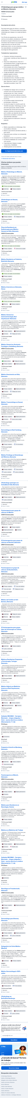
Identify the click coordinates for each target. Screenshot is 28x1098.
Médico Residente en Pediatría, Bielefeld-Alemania (11, 260)
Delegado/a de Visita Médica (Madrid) (10, 947)
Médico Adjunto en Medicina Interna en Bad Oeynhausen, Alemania (10, 688)
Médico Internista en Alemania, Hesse (11, 288)
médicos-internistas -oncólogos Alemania (11, 1094)
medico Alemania (5, 1090)
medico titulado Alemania (7, 1088)
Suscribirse (14, 1040)
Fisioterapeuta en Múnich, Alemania (9, 776)
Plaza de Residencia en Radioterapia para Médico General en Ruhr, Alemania (9, 229)
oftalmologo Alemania (6, 1076)
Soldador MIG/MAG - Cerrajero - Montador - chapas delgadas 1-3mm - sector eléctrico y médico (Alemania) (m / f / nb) (12, 719)
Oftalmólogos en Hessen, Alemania (9, 200)
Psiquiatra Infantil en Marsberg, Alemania (11, 748)
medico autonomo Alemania (7, 1082)
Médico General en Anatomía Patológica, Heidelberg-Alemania (12, 345)
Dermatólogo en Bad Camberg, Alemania (11, 431)
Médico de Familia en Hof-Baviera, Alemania (10, 600)
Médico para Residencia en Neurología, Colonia (10, 806)
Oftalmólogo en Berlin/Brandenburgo (8, 997)
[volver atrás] (2, 2)
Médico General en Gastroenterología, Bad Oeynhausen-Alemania (9, 316)
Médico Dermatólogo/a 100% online (10, 972)
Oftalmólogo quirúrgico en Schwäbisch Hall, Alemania (10, 483)
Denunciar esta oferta (9, 158)
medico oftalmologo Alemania (8, 1078)
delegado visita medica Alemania (9, 1080)
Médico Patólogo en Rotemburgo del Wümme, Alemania (12, 456)
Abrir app (24, 2)
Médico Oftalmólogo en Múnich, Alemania (11, 173)
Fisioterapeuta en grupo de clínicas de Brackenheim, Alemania (10, 569)
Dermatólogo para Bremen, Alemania (10, 919)
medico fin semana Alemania (8, 1092)
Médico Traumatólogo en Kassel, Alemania (12, 403)
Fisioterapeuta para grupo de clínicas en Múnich (10, 511)
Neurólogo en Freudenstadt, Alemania (10, 889)
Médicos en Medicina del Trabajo (12, 830)
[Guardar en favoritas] (25, 7)
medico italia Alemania (6, 1086)
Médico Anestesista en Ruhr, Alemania (10, 375)
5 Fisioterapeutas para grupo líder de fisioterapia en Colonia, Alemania (11, 629)
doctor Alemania (5, 1084)
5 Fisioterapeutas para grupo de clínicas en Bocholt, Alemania (11, 541)
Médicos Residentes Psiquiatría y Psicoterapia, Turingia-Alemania (11, 661)
